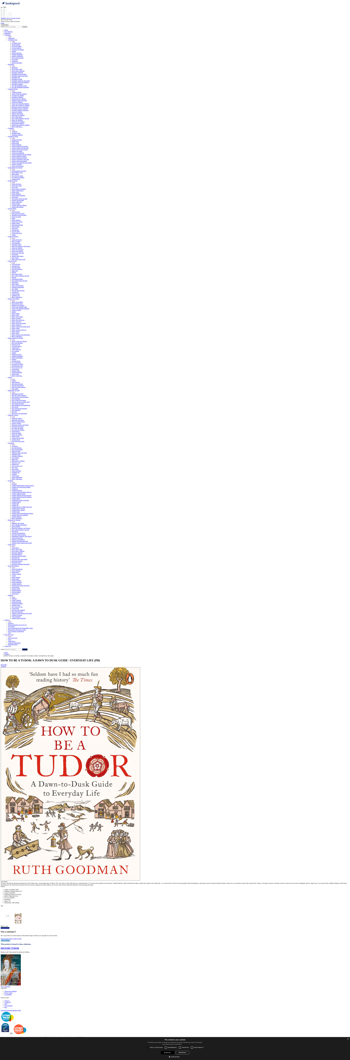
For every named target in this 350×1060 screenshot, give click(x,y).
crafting (14, 51)
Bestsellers (7, 33)
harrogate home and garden (19, 559)
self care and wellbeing (18, 610)
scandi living (15, 369)
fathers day (15, 271)
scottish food (15, 230)
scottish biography (17, 490)
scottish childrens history (19, 494)
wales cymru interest (17, 166)
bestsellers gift (16, 77)
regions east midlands (18, 153)
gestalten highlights (17, 54)
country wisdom (16, 310)
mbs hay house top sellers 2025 (21, 402)
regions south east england (19, 161)
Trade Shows (12, 544)
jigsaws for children (17, 251)
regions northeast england (19, 156)
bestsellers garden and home (20, 76)
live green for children (18, 177)
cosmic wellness (16, 600)
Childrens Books (13, 89)
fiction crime (15, 192)
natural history (16, 431)
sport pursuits (15, 587)
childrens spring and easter (19, 100)
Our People (11, 626)
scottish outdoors (16, 516)
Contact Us (7, 646)
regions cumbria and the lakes (20, 148)
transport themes (16, 590)
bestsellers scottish (17, 79)
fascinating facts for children (20, 108)
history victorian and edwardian (21, 335)
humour (14, 277)
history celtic (15, 315)
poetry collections (17, 202)
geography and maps (18, 426)
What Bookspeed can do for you (17, 625)
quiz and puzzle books (18, 290)
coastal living (15, 348)
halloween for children (18, 115)
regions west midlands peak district (22, 163)
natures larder (15, 226)
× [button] (348, 1039)
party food (15, 228)
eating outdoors (16, 220)
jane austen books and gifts (19, 199)
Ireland (10, 377)
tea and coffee (16, 231)
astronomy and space (18, 420)
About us (7, 620)
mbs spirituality (16, 410)
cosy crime (15, 187)
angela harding (16, 45)
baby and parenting (17, 343)
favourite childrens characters (20, 110)
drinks (13, 218)
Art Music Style (12, 40)
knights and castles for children (20, 125)
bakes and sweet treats (18, 213)
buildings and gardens (18, 305)
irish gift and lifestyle (18, 385)
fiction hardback (16, 194)
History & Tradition (13, 299)
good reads (15, 197)
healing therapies (16, 602)
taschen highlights (17, 63)
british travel (15, 141)
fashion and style (16, 53)
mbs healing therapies (18, 403)
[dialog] (175, 1048)
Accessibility (8, 994)
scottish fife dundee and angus (20, 500)
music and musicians (18, 58)
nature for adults (16, 433)
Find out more (5, 938)
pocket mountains (17, 582)
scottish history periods (18, 510)
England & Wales (13, 136)
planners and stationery (18, 539)
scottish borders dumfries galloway (22, 492)
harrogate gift (15, 557)
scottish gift (15, 292)
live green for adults (17, 176)
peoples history (16, 179)
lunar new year (16, 462)
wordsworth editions (17, 207)
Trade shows (11, 641)
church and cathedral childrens (20, 104)
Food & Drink (12, 208)
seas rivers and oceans (18, 441)
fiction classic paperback (19, 189)
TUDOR (3, 666)
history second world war (19, 330)
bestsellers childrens (17, 72)
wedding (14, 474)
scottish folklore (16, 502)
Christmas (11, 128)
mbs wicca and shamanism (19, 413)
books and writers (17, 185)
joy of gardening (16, 362)
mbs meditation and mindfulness (21, 405)
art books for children (18, 49)
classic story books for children (20, 105)
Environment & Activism (15, 167)
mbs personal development (19, 408)
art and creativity (16, 48)
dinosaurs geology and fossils (20, 107)
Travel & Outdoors (13, 566)
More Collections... (17, 126)
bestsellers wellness (17, 84)
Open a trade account (15, 938)
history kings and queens (19, 323)
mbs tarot (14, 412)
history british (16, 313)
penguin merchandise (18, 200)
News (9, 639)
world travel (15, 594)
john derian (15, 254)
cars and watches (16, 346)
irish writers (15, 389)
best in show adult (17, 69)
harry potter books (17, 117)
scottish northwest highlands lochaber (22, 513)
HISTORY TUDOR (10, 948)
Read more (185, 1044)
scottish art (15, 61)
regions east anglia (17, 151)
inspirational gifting (17, 279)
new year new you (17, 367)
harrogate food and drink (19, 556)
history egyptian (16, 318)
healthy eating (16, 223)
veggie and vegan (17, 233)
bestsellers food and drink (19, 74)
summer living (16, 371)
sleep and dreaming (17, 612)
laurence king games (17, 256)
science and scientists (18, 438)
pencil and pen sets (17, 538)
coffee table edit (16, 349)
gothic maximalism (17, 358)
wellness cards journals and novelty (22, 543)
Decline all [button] (182, 1052)
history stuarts (16, 331)
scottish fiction (16, 203)
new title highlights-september (20, 87)
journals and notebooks (18, 533)
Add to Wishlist (5, 940)
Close (9, 36)
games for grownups (17, 249)
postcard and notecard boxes (20, 541)
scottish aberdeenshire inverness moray (23, 485)
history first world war (18, 320)
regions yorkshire (17, 164)
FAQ (9, 633)
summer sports (16, 589)
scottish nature (16, 439)
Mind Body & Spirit (14, 390)
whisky (14, 235)
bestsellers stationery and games (21, 81)
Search (3, 26)
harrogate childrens (17, 553)
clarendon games (16, 244)
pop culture (15, 59)
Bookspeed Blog (13, 644)
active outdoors (16, 571)
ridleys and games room (18, 259)
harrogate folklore (17, 554)
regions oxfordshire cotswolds (20, 159)
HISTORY (4, 665)
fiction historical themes (18, 195)
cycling (14, 575)
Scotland (10, 480)
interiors (14, 359)
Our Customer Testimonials (16, 631)
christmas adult (16, 133)
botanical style (16, 344)
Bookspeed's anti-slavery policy (17, 630)
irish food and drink (17, 225)
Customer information (14, 643)
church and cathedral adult (19, 307)
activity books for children (19, 94)
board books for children (19, 99)
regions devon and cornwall (20, 149)
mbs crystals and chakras (19, 400)
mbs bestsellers (16, 398)
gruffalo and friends (17, 113)
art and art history (17, 46)
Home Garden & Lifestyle (15, 338)
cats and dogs (15, 266)
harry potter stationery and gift (20, 118)
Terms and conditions (10, 991)
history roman (16, 328)
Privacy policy (8, 993)
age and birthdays (17, 448)
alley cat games (16, 241)
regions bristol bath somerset (20, 146)
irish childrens (16, 382)
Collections (7, 35)
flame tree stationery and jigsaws (21, 246)
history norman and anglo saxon (21, 326)
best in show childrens (18, 71)
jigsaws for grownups (18, 253)
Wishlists (3, 18)
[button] (175, 1057)
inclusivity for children (18, 122)
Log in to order (5, 928)
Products (6, 654)
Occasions (11, 443)
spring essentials (16, 471)
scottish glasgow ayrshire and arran (22, 507)
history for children (17, 120)
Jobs (5, 1007)
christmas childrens (17, 102)
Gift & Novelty (12, 261)
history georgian (16, 321)
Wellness (10, 595)
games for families (17, 112)
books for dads (16, 451)
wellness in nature (17, 615)
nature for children (17, 435)
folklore (14, 272)
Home (6, 30)
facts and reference (17, 269)
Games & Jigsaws (13, 236)
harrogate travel (16, 562)
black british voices (17, 172)
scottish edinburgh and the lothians (22, 497)
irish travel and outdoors (19, 387)
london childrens (16, 144)
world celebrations (17, 477)
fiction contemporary (18, 190)
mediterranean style (17, 366)
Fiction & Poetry (13, 181)
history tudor (15, 333)
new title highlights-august (19, 85)
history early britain (17, 317)
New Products (8, 31)
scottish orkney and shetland (20, 515)
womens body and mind (19, 618)
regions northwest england (19, 158)
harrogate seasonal (17, 561)
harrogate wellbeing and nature (20, 564)
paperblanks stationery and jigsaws (22, 536)
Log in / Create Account (13, 18)
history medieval (16, 325)
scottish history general (18, 508)
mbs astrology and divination (20, 397)
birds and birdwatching (18, 421)
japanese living (16, 361)
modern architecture (17, 56)
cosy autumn (15, 351)
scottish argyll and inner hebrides (21, 487)
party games (15, 258)
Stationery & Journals (14, 520)
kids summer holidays (18, 123)
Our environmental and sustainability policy (20, 628)
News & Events (8, 634)
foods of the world (17, 222)
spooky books (16, 294)
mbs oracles (15, 407)
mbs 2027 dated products (19, 395)
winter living (15, 374)
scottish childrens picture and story (21, 495)
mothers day (15, 464)
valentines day (16, 295)
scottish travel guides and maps (20, 585)
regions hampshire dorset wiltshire (21, 154)
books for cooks (16, 217)
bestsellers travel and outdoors (20, 82)
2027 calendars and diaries (19, 525)
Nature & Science (13, 415)
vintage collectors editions (19, 205)
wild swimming (16, 592)
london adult (15, 143)
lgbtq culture (15, 174)
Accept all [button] (167, 1052)
